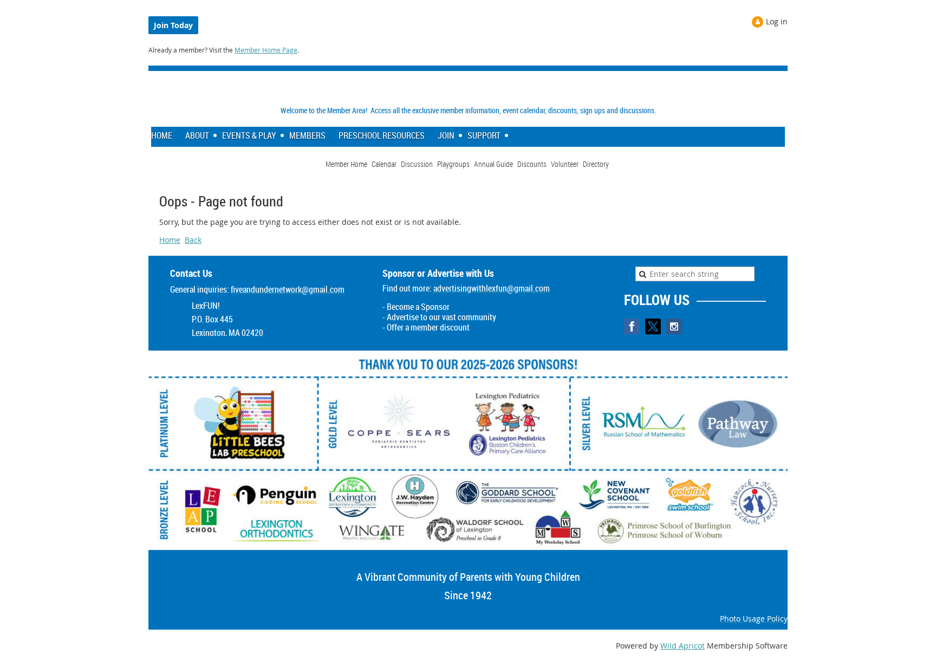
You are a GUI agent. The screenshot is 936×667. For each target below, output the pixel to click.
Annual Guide (493, 164)
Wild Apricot (682, 645)
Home (169, 240)
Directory (596, 164)
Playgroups (453, 164)
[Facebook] (632, 326)
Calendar (384, 164)
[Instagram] (674, 326)
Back (193, 240)
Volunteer (564, 164)
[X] (653, 326)
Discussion (417, 164)
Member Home (346, 164)
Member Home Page (266, 50)
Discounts (532, 164)
